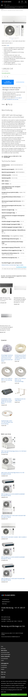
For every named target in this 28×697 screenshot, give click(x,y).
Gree (8, 45)
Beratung (3, 648)
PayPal (2, 669)
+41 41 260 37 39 (19, 7)
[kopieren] (9, 104)
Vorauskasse (4, 665)
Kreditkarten (4, 667)
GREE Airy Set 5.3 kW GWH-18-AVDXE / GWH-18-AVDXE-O (14, 537)
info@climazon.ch (15, 636)
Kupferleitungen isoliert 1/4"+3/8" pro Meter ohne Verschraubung (7, 422)
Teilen (3, 104)
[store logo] (6, 2)
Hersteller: (4, 45)
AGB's (2, 660)
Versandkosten (4, 658)
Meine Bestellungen (5, 654)
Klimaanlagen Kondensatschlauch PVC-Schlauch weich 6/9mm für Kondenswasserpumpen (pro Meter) (7, 358)
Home (2, 9)
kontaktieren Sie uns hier (12, 99)
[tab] (14, 157)
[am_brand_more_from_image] (8, 449)
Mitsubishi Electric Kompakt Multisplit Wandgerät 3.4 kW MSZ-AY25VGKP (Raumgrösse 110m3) (20, 300)
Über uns (3, 674)
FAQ (2, 646)
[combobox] (16, 5)
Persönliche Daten (5, 652)
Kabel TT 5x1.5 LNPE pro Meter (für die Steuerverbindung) (20, 380)
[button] (12, 39)
